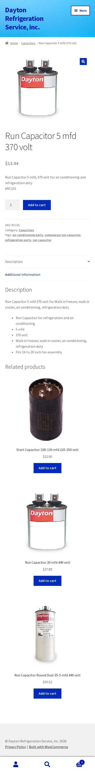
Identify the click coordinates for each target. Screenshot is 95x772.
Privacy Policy (15, 747)
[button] (83, 61)
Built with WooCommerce (48, 747)
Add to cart (37, 205)
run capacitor (42, 240)
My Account (16, 764)
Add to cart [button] (47, 468)
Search (47, 764)
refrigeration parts (18, 240)
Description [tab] (14, 261)
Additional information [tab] (22, 274)
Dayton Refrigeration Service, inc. (24, 18)
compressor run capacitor (62, 235)
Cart (73, 760)
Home (14, 43)
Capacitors (28, 43)
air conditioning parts (28, 235)
